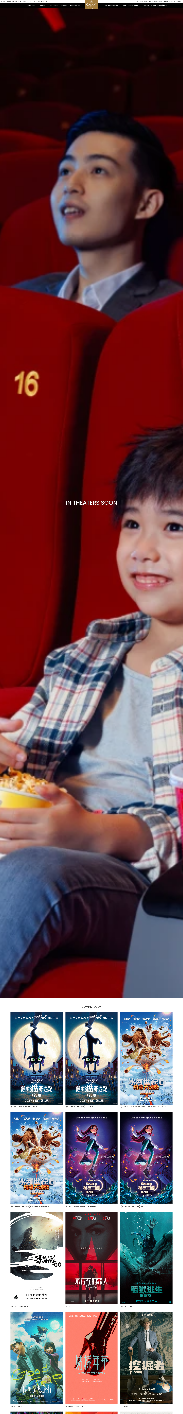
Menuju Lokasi (158, 1)
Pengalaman (75, 5)
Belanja (64, 5)
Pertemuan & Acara (130, 5)
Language (179, 1)
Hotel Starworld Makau (24, 1)
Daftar (171, 1)
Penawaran (30, 5)
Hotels (42, 5)
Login (166, 1)
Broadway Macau (39, 1)
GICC (49, 1)
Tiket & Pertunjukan (111, 5)
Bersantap (54, 5)
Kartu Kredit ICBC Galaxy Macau (155, 5)
